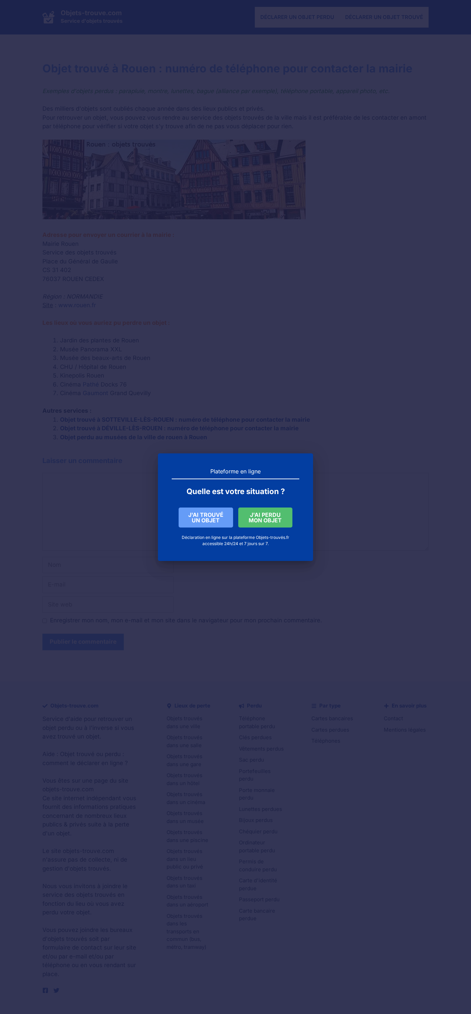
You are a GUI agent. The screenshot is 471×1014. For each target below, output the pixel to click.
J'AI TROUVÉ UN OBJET (205, 517)
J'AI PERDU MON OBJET (265, 517)
